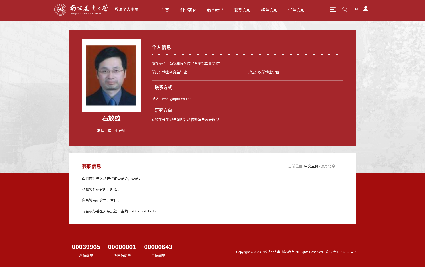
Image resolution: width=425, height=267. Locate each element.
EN (355, 9)
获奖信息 (242, 10)
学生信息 (296, 10)
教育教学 (215, 10)
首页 (165, 10)
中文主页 (311, 166)
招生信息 (269, 10)
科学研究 (188, 10)
